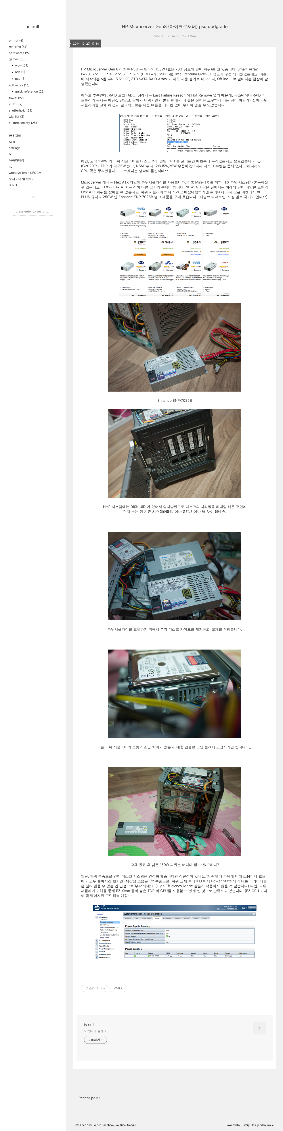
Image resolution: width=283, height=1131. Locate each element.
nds (19, 72)
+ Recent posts (87, 1098)
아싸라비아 (16, 160)
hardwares (20, 53)
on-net (16, 40)
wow (21, 65)
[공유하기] (97, 988)
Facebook (108, 1125)
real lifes (18, 47)
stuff (15, 104)
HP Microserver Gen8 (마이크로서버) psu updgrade (175, 26)
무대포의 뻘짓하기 (21, 179)
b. (10, 154)
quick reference (29, 91)
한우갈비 (15, 135)
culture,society (23, 123)
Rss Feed (80, 1125)
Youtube (121, 1125)
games (17, 59)
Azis (12, 142)
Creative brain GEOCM (25, 172)
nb (11, 166)
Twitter (96, 1125)
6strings (14, 148)
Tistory (245, 1125)
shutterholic (20, 110)
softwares (19, 85)
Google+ (132, 1125)
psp (20, 78)
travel (16, 98)
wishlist (16, 116)
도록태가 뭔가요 (95, 1031)
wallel (270, 1125)
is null (33, 26)
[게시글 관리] (103, 988)
